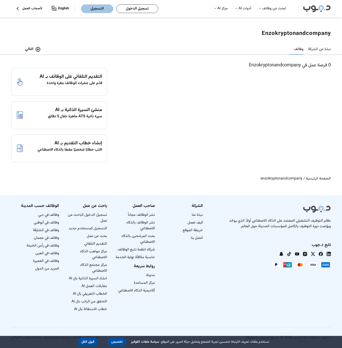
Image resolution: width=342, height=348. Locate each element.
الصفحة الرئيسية (318, 179)
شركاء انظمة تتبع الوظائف (136, 250)
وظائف (298, 49)
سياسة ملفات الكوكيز (145, 342)
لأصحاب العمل (32, 8)
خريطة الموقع (193, 230)
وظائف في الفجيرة (46, 261)
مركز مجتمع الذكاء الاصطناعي (93, 268)
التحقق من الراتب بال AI (89, 301)
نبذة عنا (197, 215)
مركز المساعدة (144, 283)
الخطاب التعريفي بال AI (90, 294)
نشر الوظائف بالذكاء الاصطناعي (140, 225)
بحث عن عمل (97, 236)
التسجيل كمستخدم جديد (88, 228)
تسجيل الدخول (137, 9)
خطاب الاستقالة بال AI (90, 309)
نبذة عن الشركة (319, 49)
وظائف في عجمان (46, 238)
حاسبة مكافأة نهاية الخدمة (135, 257)
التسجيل (97, 9)
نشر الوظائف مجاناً (141, 215)
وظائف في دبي (48, 215)
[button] (116, 342)
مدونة (150, 275)
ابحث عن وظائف (274, 8)
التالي (29, 49)
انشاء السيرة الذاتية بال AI (88, 278)
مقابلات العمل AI (94, 286)
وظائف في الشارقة (46, 230)
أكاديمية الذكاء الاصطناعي (136, 291)
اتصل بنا (197, 238)
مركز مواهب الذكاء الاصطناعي (93, 254)
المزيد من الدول (47, 269)
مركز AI (222, 8)
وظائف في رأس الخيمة (43, 246)
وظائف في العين (47, 253)
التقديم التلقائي (95, 244)
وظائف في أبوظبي (46, 223)
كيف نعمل (195, 223)
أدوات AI (244, 8)
